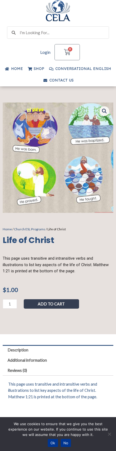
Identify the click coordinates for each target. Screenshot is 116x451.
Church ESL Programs (29, 229)
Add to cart (51, 304)
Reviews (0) (17, 370)
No (66, 443)
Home (7, 229)
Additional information (27, 360)
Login (45, 52)
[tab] (58, 350)
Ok (52, 443)
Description (18, 350)
